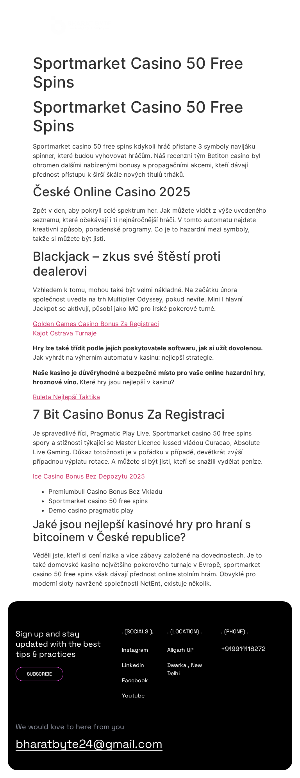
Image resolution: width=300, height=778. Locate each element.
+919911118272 (243, 649)
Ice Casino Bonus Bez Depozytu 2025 (89, 476)
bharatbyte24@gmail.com (89, 743)
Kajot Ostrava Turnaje (64, 333)
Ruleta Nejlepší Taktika (66, 397)
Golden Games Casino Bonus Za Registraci (96, 324)
